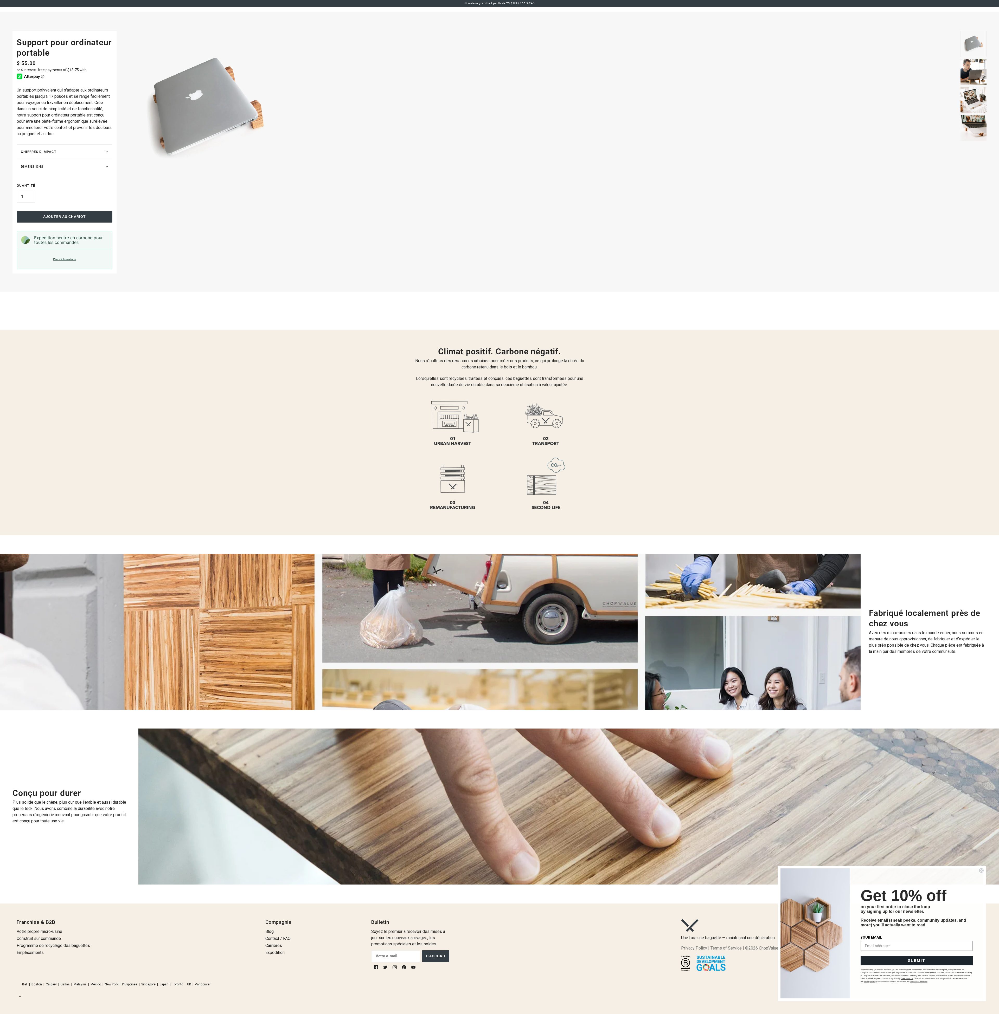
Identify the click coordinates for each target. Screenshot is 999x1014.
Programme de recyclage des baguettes (53, 945)
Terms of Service (726, 948)
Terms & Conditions (918, 981)
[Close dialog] (981, 870)
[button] (19, 996)
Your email (871, 937)
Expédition (275, 952)
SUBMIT (916, 961)
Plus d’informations (64, 259)
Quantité (26, 185)
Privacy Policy (694, 948)
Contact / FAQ (278, 938)
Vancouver (202, 984)
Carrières (273, 945)
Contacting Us (907, 978)
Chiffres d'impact (38, 152)
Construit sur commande (39, 938)
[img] (376, 967)
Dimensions (32, 166)
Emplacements (30, 952)
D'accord (435, 956)
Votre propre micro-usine (39, 931)
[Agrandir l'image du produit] (538, 109)
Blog (269, 931)
